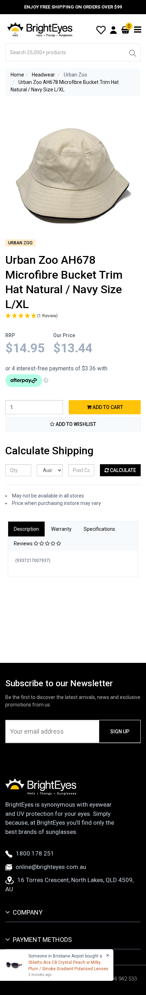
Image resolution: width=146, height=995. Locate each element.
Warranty (61, 529)
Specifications (99, 529)
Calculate (122, 470)
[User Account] (113, 30)
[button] (73, 316)
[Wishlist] (101, 29)
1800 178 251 (35, 853)
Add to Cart (107, 407)
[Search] (132, 52)
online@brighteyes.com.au (51, 866)
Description (26, 529)
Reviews (24, 543)
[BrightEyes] (40, 29)
